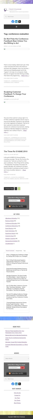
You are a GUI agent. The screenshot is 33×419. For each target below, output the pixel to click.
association (14, 177)
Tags (25, 250)
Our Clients (17, 400)
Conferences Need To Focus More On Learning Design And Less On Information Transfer (17, 280)
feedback (16, 82)
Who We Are (17, 393)
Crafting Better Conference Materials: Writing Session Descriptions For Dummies (16, 307)
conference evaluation (17, 81)
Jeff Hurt (16, 99)
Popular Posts (19, 250)
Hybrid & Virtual (9, 236)
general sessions (14, 178)
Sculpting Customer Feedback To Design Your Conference (15, 94)
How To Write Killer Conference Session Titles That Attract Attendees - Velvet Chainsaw (16, 287)
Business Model (9, 220)
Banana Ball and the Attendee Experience (16, 335)
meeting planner (24, 178)
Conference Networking (11, 226)
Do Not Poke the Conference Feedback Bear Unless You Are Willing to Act (16, 41)
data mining (18, 140)
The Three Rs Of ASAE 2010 (15, 151)
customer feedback (9, 140)
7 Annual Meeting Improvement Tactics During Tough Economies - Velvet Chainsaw (16, 304)
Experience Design (10, 233)
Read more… (25, 75)
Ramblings (13, 174)
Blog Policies (17, 403)
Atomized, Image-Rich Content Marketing (16, 342)
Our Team (17, 398)
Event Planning (14, 78)
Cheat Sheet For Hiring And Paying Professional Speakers (17, 263)
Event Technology (10, 231)
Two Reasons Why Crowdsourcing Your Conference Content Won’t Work (17, 297)
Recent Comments (10, 250)
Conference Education (11, 223)
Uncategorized (9, 243)
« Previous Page (9, 188)
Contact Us (17, 395)
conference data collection (18, 137)
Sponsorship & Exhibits (11, 241)
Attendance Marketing (11, 218)
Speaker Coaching (10, 238)
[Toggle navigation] (16, 27)
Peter (7, 254)
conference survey (9, 82)
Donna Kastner (17, 46)
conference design (9, 139)
